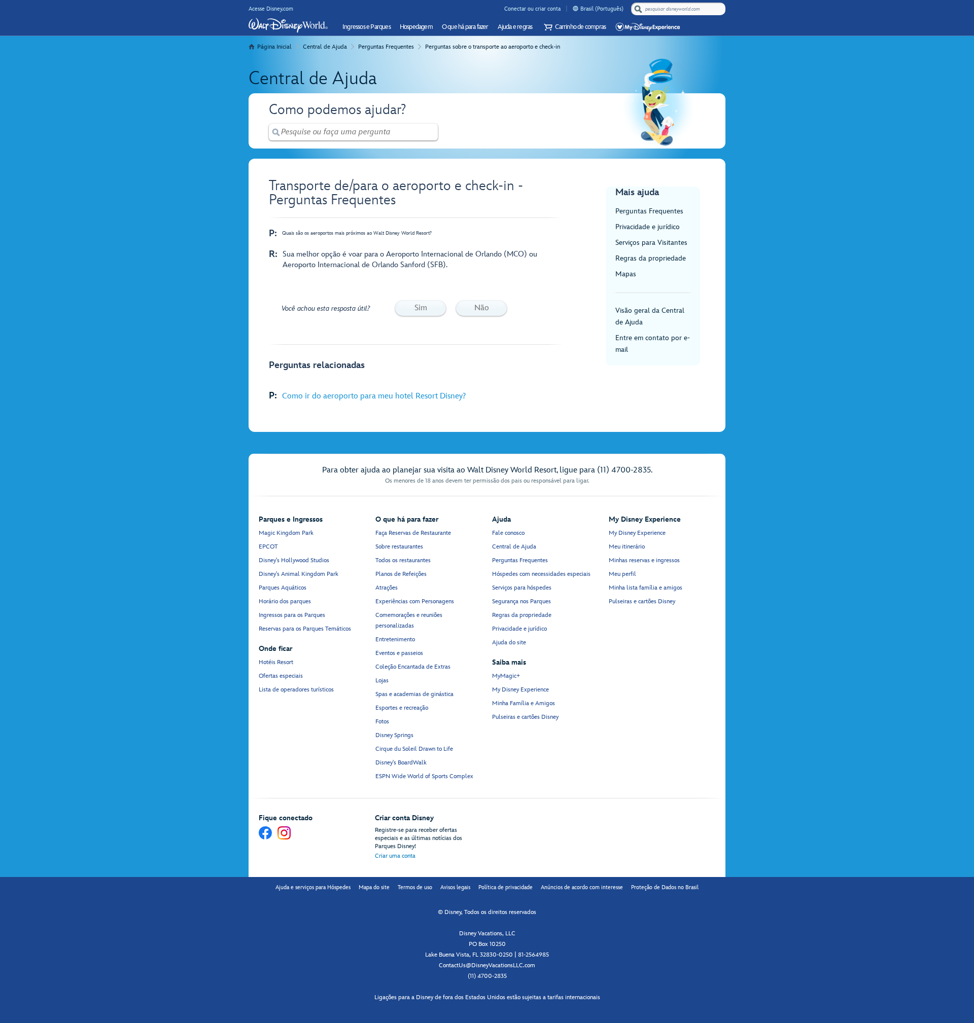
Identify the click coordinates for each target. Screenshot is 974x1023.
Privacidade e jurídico (647, 227)
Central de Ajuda (325, 47)
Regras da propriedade (650, 258)
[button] (573, 27)
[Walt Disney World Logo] (288, 25)
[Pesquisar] (638, 9)
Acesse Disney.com (271, 9)
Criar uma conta (395, 856)
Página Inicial (274, 47)
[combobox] (679, 9)
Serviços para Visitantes (651, 242)
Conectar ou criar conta (532, 9)
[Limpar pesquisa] (431, 132)
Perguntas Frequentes (386, 47)
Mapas (625, 274)
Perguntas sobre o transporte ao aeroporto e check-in (492, 47)
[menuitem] (575, 8)
